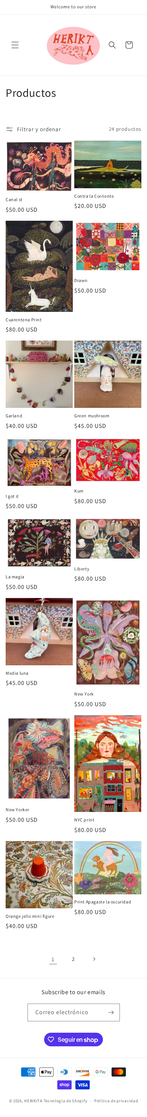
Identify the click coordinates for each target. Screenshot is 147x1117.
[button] (15, 45)
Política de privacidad (116, 1100)
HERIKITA (33, 1100)
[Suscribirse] (111, 1012)
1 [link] (53, 959)
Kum (79, 491)
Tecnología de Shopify (65, 1100)
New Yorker (17, 809)
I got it (12, 496)
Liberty (81, 569)
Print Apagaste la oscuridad (102, 902)
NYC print (84, 820)
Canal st (14, 199)
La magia (15, 576)
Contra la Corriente (94, 196)
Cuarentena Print (24, 319)
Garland (14, 415)
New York (84, 694)
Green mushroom (91, 415)
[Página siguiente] (94, 959)
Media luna (17, 673)
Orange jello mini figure (30, 916)
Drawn (81, 280)
